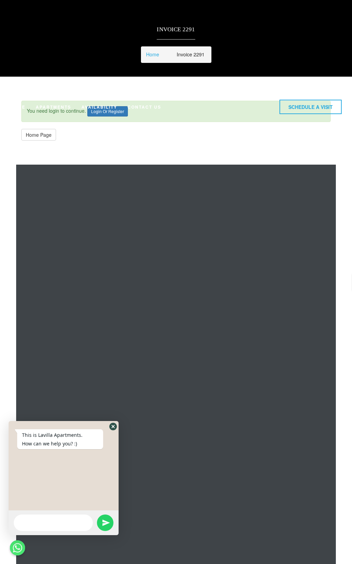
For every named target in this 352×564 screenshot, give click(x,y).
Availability (99, 107)
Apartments (53, 107)
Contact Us (144, 107)
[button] (310, 107)
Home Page (39, 134)
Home (17, 107)
